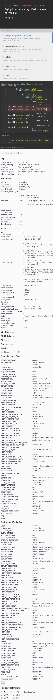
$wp (2, 158)
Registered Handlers (10, 687)
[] (22, 162)
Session (4, 348)
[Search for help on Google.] (6, 17)
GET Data (5, 331)
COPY (8, 23)
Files (3, 340)
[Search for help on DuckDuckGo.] (9, 17)
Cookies (4, 344)
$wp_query (6, 178)
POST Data (6, 335)
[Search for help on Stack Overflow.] (13, 17)
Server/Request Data (10, 356)
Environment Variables (11, 522)
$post (3, 228)
